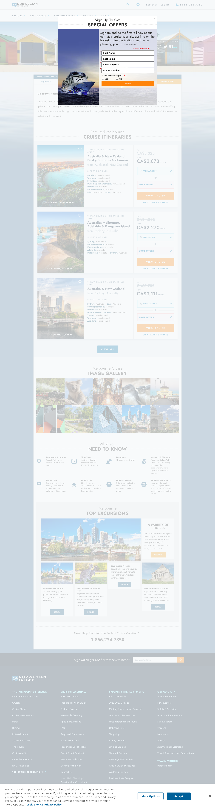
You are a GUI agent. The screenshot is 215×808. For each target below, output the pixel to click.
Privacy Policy (53, 804)
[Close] (210, 795)
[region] (107, 796)
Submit (128, 83)
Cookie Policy (34, 804)
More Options (150, 796)
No (120, 79)
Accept (178, 796)
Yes (106, 79)
